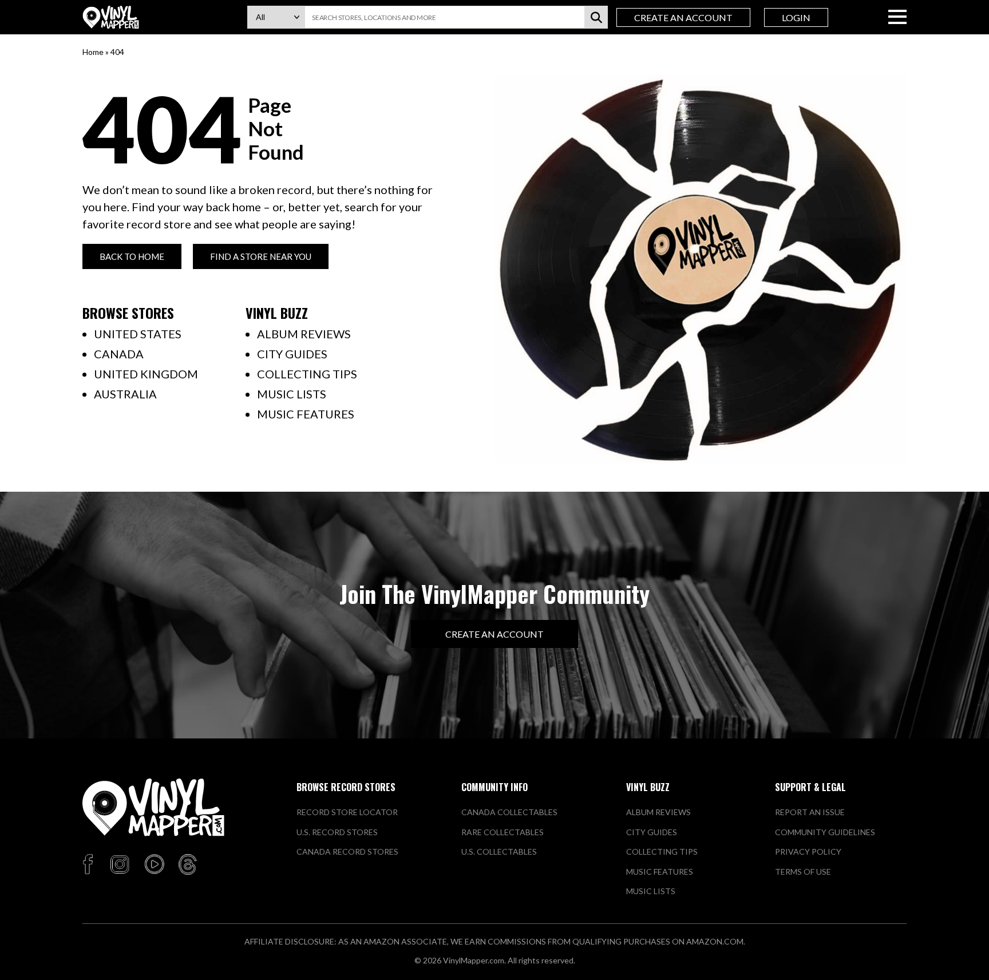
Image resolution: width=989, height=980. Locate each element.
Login (796, 17)
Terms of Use (803, 871)
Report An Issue (810, 812)
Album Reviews (304, 334)
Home (93, 52)
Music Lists (291, 394)
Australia (125, 394)
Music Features (305, 414)
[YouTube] (154, 864)
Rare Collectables (502, 832)
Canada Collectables (509, 812)
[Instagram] (119, 864)
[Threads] (188, 864)
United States (137, 334)
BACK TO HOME (132, 256)
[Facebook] (89, 864)
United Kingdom (146, 374)
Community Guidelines (825, 832)
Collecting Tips (307, 374)
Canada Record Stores (347, 851)
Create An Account (683, 17)
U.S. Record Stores (337, 832)
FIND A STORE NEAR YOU (260, 256)
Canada (119, 354)
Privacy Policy (808, 851)
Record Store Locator (347, 812)
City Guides (292, 354)
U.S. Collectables (499, 851)
